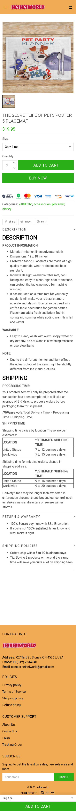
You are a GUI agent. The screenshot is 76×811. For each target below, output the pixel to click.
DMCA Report (29, 793)
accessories (42, 204)
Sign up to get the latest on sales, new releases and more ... (37, 767)
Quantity (7, 156)
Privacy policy (11, 685)
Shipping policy (12, 698)
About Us (8, 725)
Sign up (64, 777)
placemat (58, 204)
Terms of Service (14, 691)
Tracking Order (12, 744)
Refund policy (11, 705)
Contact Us (9, 731)
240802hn (25, 204)
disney (6, 209)
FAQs (6, 738)
